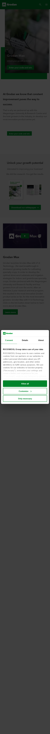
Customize (23, 391)
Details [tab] (25, 340)
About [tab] (41, 340)
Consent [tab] (9, 340)
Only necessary (25, 399)
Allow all (25, 384)
